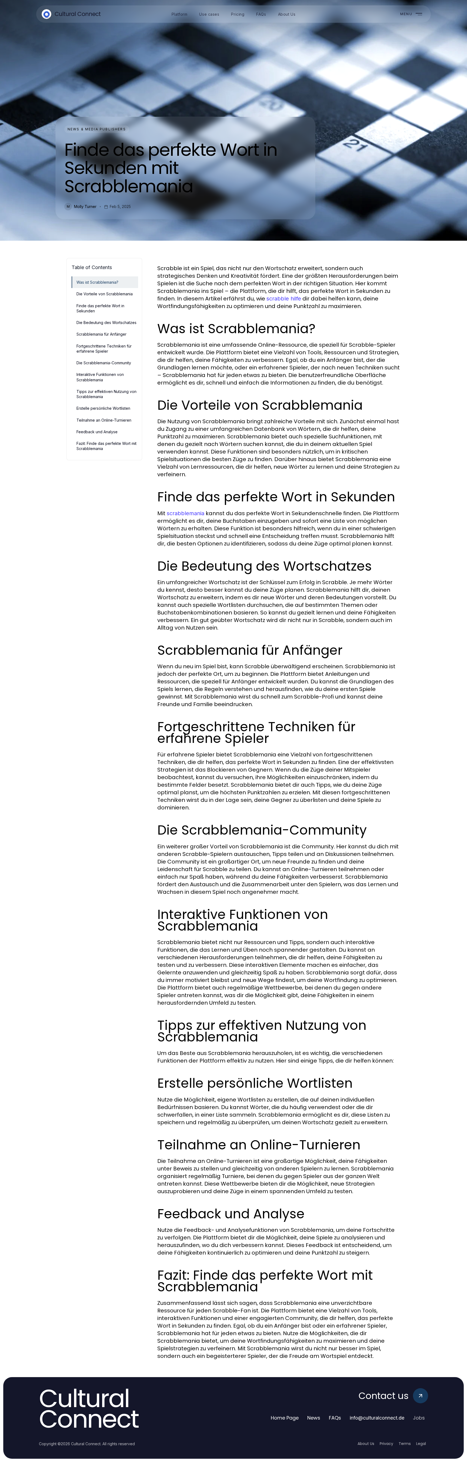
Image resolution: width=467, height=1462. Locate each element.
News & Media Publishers (97, 129)
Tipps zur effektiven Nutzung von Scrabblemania (106, 394)
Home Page (285, 1417)
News (313, 1417)
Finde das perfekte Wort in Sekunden (100, 308)
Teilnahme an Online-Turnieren (103, 420)
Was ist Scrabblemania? (97, 282)
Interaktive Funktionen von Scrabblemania (100, 377)
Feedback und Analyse (97, 431)
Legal (421, 1443)
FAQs (335, 1417)
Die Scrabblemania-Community (103, 362)
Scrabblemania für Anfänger (101, 334)
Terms (405, 1443)
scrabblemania (185, 513)
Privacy (386, 1443)
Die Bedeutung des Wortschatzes (106, 322)
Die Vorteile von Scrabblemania (104, 294)
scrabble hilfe (283, 298)
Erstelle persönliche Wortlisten (103, 408)
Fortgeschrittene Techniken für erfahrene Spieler (104, 348)
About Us (366, 1443)
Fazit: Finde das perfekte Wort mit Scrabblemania (106, 446)
